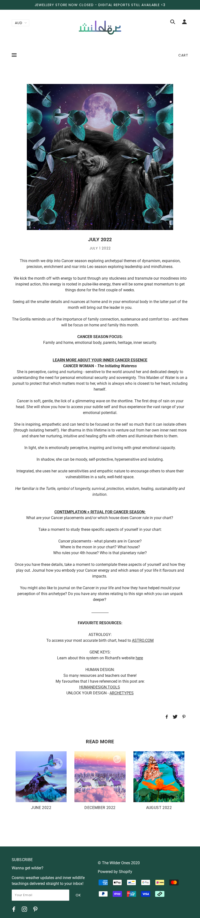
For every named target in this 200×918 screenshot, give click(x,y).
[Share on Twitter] (175, 717)
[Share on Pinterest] (184, 717)
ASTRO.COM (143, 640)
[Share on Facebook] (167, 717)
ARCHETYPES (122, 693)
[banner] (100, 27)
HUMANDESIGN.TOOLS (99, 687)
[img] (173, 23)
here (139, 658)
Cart (183, 55)
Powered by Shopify (115, 871)
